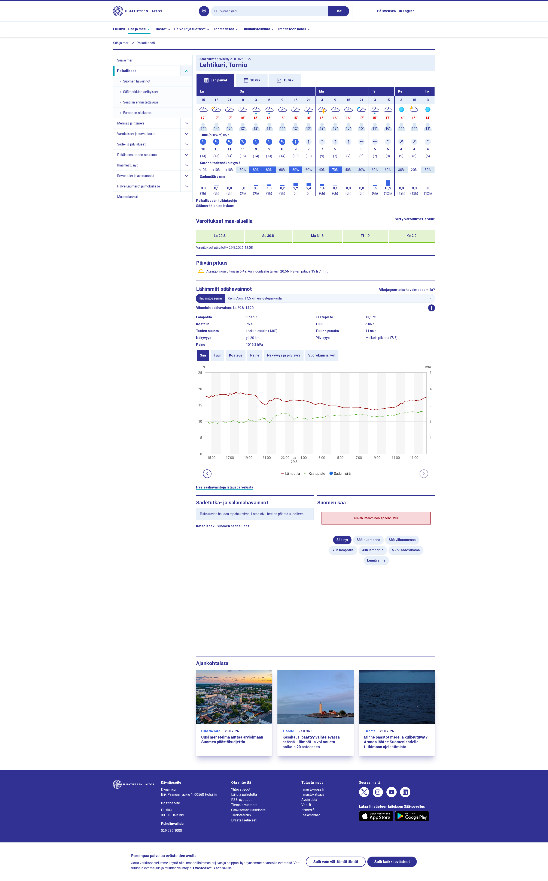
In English (406, 11)
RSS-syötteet (241, 800)
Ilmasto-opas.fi (312, 789)
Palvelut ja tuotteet (190, 29)
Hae (338, 11)
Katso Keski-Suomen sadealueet (222, 526)
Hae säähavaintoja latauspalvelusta (224, 487)
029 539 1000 (171, 831)
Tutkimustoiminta (256, 29)
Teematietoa (223, 29)
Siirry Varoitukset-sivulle (415, 219)
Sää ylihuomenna (402, 540)
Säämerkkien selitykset (215, 206)
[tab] (215, 80)
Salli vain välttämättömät (335, 861)
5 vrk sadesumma (406, 550)
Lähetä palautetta (244, 795)
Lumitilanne (376, 560)
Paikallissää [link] (146, 43)
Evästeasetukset (243, 820)
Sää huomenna (368, 540)
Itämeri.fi (307, 810)
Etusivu (119, 29)
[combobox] (272, 11)
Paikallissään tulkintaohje (216, 201)
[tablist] (315, 80)
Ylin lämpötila (343, 550)
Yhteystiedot (240, 789)
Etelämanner (310, 815)
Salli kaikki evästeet (392, 861)
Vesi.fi (306, 805)
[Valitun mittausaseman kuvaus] (431, 307)
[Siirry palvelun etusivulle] (152, 11)
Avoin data (309, 800)
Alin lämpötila (372, 550)
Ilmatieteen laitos (292, 29)
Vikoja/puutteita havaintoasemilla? (407, 290)
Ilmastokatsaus (313, 795)
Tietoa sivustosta (244, 805)
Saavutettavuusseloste (248, 810)
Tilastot (160, 29)
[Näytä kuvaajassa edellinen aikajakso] (207, 473)
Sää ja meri (137, 29)
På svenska (386, 11)
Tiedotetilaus (241, 815)
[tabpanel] (315, 141)
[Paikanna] (204, 11)
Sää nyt (342, 540)
